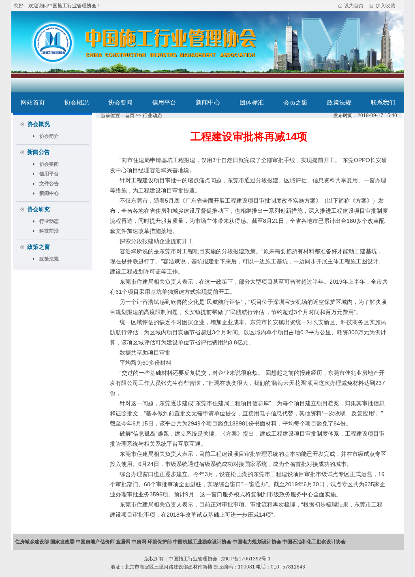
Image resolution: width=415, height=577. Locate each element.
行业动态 (49, 221)
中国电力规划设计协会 (257, 542)
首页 (130, 115)
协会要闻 (120, 102)
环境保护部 (160, 542)
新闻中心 (208, 102)
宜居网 (123, 542)
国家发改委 (62, 542)
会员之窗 (295, 102)
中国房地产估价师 (95, 542)
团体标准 (252, 102)
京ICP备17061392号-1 (245, 559)
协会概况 (76, 102)
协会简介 (49, 136)
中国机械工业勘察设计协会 (202, 542)
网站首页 (33, 102)
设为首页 (354, 6)
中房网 (139, 542)
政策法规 (339, 102)
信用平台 (164, 102)
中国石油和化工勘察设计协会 (314, 542)
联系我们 (383, 102)
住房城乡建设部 (32, 542)
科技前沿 (49, 231)
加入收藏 (385, 6)
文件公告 (49, 183)
